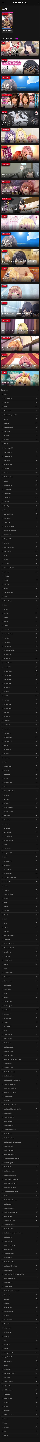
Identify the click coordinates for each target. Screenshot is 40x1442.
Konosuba (7, 820)
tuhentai (6, 1348)
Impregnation (8, 766)
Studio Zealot (8, 1286)
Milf (5, 857)
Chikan (6, 481)
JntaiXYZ (6, 803)
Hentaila (6, 700)
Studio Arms (7, 1063)
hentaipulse (7, 725)
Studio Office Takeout (10, 1200)
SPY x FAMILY (8, 1039)
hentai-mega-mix (9, 650)
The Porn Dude (8, 1320)
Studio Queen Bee (9, 1220)
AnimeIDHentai (8, 427)
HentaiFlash (7, 675)
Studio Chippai (8, 1096)
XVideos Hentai (8, 1415)
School (6, 997)
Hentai (6, 621)
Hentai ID (7, 630)
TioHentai (7, 1324)
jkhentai (6, 799)
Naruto (6, 886)
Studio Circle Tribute (10, 1105)
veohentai (7, 1369)
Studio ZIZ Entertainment (11, 1291)
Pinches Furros (8, 944)
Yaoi (5, 1423)
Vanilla (6, 1365)
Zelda (6, 1435)
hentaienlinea (8, 671)
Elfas (5, 555)
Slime (5, 1030)
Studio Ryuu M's (8, 1229)
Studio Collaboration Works (12, 1109)
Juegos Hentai (8, 807)
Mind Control (8, 861)
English (6, 559)
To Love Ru (7, 1332)
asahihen (6, 440)
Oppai (6, 915)
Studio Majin (7, 1167)
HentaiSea (7, 733)
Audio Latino (8, 452)
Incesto (6, 770)
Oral (5, 919)
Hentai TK (7, 638)
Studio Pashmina (9, 1208)
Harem (6, 617)
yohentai (6, 1427)
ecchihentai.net (9, 547)
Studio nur (7, 1196)
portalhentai (7, 952)
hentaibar (7, 658)
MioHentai (7, 865)
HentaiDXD (7, 667)
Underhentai (7, 1361)
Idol (5, 762)
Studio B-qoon (8, 1068)
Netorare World (8, 894)
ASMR (6, 444)
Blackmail (7, 460)
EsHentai (6, 563)
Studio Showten (9, 1253)
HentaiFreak (7, 679)
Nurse (6, 906)
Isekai (6, 778)
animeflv (6, 419)
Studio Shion (8, 1249)
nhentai (6, 898)
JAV (5, 787)
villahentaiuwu (8, 1390)
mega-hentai (8, 853)
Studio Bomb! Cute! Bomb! (12, 1080)
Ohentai (6, 911)
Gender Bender (8, 592)
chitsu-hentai (8, 485)
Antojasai (7, 431)
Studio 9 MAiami (9, 1047)
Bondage (7, 468)
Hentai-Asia (7, 646)
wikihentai (7, 1394)
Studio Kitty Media (9, 1154)
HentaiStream (8, 741)
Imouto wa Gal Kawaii (9, 31)
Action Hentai (8, 398)
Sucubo (6, 1299)
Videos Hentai (8, 1382)
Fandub (6, 580)
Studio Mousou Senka (10, 1183)
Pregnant (7, 956)
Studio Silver (8, 1258)
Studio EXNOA (8, 1121)
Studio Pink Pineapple (10, 1212)
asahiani (6, 435)
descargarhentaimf (10, 530)
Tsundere (7, 1344)
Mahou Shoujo (8, 840)
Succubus (7, 1295)
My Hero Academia (10, 877)
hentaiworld (7, 749)
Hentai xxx (7, 642)
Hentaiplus (7, 720)
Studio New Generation (11, 1191)
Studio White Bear (9, 1278)
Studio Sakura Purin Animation (13, 1233)
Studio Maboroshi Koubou (12, 1158)
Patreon (6, 931)
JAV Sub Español (9, 791)
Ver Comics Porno (9, 1373)
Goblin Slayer (8, 601)
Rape (5, 968)
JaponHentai (8, 782)
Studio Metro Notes (10, 1175)
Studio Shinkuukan (9, 1245)
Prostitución (7, 960)
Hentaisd (6, 729)
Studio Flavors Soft (9, 1129)
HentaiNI (6, 712)
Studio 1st (7, 1043)
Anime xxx (7, 411)
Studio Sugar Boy (9, 1262)
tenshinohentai (8, 1311)
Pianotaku (7, 939)
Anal (5, 406)
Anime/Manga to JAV (10, 415)
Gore (5, 605)
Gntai (5, 597)
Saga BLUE (7, 985)
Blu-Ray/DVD (8, 464)
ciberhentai (7, 489)
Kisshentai (7, 815)
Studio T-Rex (8, 1270)
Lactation (7, 828)
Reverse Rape (8, 972)
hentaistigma (8, 737)
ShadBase (7, 1014)
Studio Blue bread (9, 1072)
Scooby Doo (8, 1001)
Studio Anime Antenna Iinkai (12, 1059)
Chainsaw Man (8, 477)
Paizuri (6, 927)
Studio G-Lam (8, 1134)
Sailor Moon (7, 989)
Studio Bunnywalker (10, 1088)
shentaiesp (7, 1018)
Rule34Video (8, 981)
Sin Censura (7, 1026)
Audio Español (8, 448)
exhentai (6, 572)
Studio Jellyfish (8, 1146)
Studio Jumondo (9, 1150)
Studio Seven (8, 1241)
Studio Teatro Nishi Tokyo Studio (14, 1274)
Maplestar (7, 849)
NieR (5, 902)
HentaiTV (7, 745)
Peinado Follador (9, 935)
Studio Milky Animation (11, 1179)
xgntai (6, 1406)
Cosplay (6, 506)
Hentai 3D (7, 625)
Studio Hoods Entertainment (12, 1142)
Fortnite (6, 584)
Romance (7, 977)
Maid (5, 844)
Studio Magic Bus (9, 1163)
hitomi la (6, 754)
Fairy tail (6, 576)
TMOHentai (7, 1328)
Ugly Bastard (8, 1357)
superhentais (8, 1307)
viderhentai (7, 1386)
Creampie (7, 510)
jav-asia (6, 795)
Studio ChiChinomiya (10, 1092)
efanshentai (7, 551)
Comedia (7, 497)
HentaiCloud (7, 663)
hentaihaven (7, 687)
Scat (5, 993)
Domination (7, 535)
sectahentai (7, 1010)
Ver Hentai (7, 1377)
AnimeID (6, 423)
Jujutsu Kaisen (8, 811)
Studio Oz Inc (8, 1204)
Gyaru (5, 609)
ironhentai (7, 774)
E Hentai (6, 543)
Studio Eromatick (9, 1117)
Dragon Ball (7, 539)
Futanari (6, 588)
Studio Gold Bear (9, 1138)
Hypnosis (7, 758)
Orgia (5, 923)
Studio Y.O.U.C (8, 1282)
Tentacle (6, 1315)
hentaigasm (7, 683)
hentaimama (7, 704)
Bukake (6, 473)
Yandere (6, 1419)
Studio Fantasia (8, 1125)
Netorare (7, 890)
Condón (6, 501)
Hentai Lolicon (8, 634)
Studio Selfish (8, 1237)
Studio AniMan (8, 1055)
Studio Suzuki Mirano (10, 1266)
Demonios (7, 518)
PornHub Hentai (9, 948)
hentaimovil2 (8, 708)
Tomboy (6, 1336)
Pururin (6, 964)
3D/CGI (6, 394)
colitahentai (7, 493)
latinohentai (7, 832)
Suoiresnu (7, 1303)
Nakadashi (7, 882)
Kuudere (6, 824)
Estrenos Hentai (9, 568)
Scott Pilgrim (8, 1006)
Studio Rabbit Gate (9, 1225)
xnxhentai (7, 1410)
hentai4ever (7, 654)
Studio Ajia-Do (8, 1051)
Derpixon (7, 522)
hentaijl (6, 696)
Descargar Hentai (9, 526)
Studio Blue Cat (8, 1076)
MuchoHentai (8, 873)
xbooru (6, 1402)
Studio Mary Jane (9, 1171)
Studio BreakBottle (9, 1084)
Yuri (5, 1431)
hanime (6, 613)
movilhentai (7, 869)
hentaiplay (7, 716)
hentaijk (6, 692)
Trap (5, 1340)
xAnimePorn (8, 1398)
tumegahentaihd (9, 1353)
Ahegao (6, 402)
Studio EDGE (7, 1113)
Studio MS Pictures (10, 1187)
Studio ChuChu (8, 1101)
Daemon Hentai (8, 514)
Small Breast (8, 1034)
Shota (5, 1022)
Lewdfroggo (8, 836)
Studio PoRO (8, 1216)
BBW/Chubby (8, 456)
